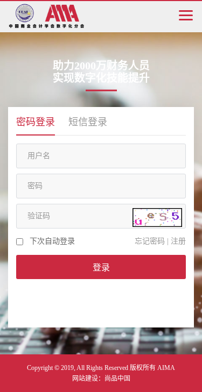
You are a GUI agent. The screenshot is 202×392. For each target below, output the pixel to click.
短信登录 (87, 122)
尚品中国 (117, 378)
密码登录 (35, 122)
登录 (101, 267)
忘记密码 (150, 241)
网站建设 (85, 378)
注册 (178, 241)
